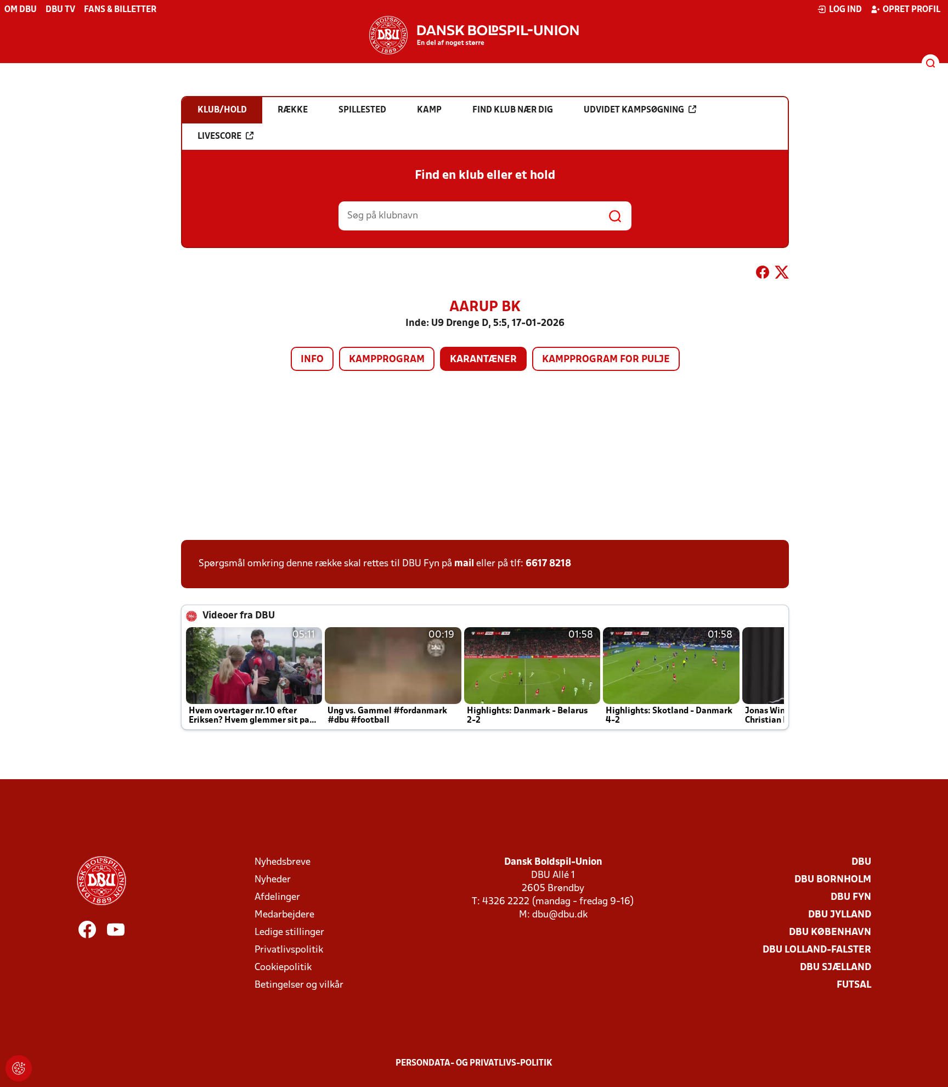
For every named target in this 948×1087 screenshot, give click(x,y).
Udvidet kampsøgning (634, 110)
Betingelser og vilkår (299, 985)
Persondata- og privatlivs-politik (474, 1063)
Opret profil (911, 10)
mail (464, 563)
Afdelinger (277, 897)
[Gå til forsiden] (474, 35)
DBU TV (60, 10)
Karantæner (483, 359)
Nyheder (273, 880)
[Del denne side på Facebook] (762, 274)
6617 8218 (548, 563)
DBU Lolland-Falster (817, 950)
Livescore (219, 136)
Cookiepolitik (283, 967)
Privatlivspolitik (289, 950)
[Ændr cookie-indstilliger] (18, 1068)
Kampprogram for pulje (606, 359)
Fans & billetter (120, 10)
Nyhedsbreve (283, 862)
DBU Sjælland (835, 967)
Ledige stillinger (289, 932)
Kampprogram (387, 359)
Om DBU (20, 10)
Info (312, 359)
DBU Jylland (839, 915)
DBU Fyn (851, 897)
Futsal (854, 985)
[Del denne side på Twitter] (782, 274)
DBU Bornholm (832, 880)
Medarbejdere (284, 915)
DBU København (830, 932)
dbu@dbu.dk (560, 915)
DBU (861, 862)
